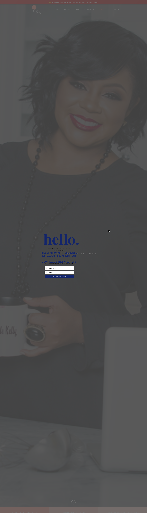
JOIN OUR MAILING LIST (59, 276)
